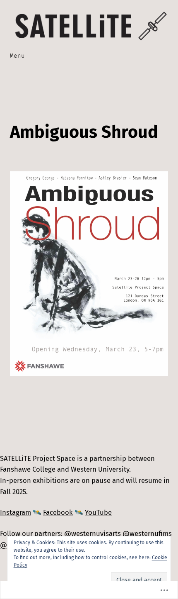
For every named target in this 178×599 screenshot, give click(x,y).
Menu (17, 56)
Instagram (15, 512)
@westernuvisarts (92, 533)
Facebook (58, 512)
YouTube (98, 512)
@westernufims (147, 533)
